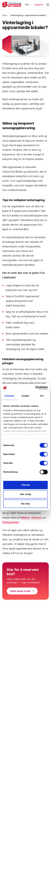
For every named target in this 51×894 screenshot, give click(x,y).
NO (27, 4)
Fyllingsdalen (10, 522)
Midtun (25, 517)
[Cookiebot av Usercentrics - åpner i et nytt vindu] (36, 388)
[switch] (44, 454)
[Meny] (48, 4)
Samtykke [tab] (9, 396)
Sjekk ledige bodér (20, 591)
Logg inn (39, 4)
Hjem (4, 15)
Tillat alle (25, 485)
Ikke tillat (25, 503)
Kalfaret (36, 517)
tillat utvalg (25, 494)
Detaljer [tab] (25, 396)
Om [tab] (41, 396)
